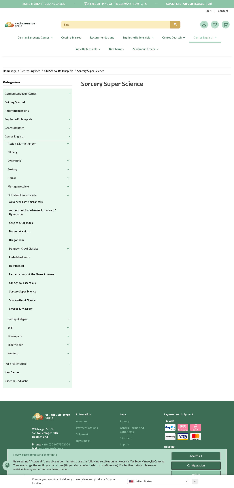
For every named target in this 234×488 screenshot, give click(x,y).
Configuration (196, 465)
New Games (12, 372)
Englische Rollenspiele (18, 119)
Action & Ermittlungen (22, 143)
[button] (204, 24)
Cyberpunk (14, 160)
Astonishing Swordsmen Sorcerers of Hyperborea (32, 212)
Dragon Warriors (19, 231)
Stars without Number (23, 300)
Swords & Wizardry (21, 308)
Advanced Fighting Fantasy (26, 202)
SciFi (10, 327)
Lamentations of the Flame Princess (31, 274)
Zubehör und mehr (16, 381)
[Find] (175, 24)
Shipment (82, 434)
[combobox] (157, 481)
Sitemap (125, 438)
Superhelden (15, 345)
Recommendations (17, 110)
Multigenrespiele (18, 186)
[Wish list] (215, 24)
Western (13, 353)
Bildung (12, 152)
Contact (223, 11)
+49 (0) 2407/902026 (55, 444)
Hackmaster (16, 265)
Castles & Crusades (21, 223)
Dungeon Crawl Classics (23, 248)
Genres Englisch (14, 136)
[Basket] (225, 24)
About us (81, 421)
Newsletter (83, 440)
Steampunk (15, 336)
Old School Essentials (22, 283)
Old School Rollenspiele (22, 195)
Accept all (196, 456)
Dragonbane (16, 240)
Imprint (124, 444)
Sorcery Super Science (22, 291)
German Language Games (21, 93)
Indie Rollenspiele (16, 363)
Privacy (124, 421)
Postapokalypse (17, 319)
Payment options (87, 428)
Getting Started (15, 102)
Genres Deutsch (14, 128)
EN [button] (207, 11)
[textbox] (157, 481)
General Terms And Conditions (132, 429)
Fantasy (12, 169)
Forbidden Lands (19, 257)
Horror (12, 178)
